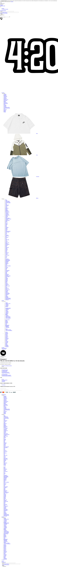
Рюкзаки (6, 306)
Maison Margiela (7, 260)
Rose (6, 282)
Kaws (6, 251)
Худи (4, 108)
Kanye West (7, 252)
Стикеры (5, 555)
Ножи (6, 343)
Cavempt (6, 216)
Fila (5, 234)
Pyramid (5, 495)
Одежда (3, 92)
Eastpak (5, 443)
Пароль (1, 12)
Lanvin (6, 254)
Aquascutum (5, 420)
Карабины (5, 558)
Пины (6, 340)
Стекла (5, 544)
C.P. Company (7, 212)
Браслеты (6, 336)
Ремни (6, 320)
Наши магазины (4, 348)
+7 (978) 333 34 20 (5, 391)
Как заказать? (4, 394)
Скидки (3, 347)
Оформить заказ (2, 5)
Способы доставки (4, 370)
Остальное (6, 346)
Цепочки (6, 333)
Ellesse (5, 444)
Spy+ (6, 286)
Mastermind (7, 261)
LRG (6, 257)
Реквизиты (3, 380)
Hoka (6, 245)
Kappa (6, 250)
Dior (6, 225)
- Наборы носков (7, 316)
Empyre (6, 229)
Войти (1, 10)
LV (4, 474)
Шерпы (5, 110)
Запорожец (7, 299)
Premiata (6, 278)
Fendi (6, 233)
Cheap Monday (6, 433)
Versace (6, 295)
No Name (6, 267)
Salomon (6, 283)
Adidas (6, 200)
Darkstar (5, 437)
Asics (6, 206)
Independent (7, 247)
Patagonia (5, 491)
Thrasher (6, 291)
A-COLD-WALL (6, 417)
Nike (6, 266)
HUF (6, 246)
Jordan (5, 463)
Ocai (6, 269)
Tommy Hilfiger (7, 293)
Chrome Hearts (7, 220)
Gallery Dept (7, 239)
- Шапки (6, 312)
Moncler (6, 262)
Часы (6, 324)
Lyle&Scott (5, 475)
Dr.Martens (6, 227)
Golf (6, 240)
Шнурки (6, 321)
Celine (6, 217)
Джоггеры (5, 399)
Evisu (6, 230)
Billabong (6, 210)
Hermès (6, 243)
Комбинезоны (6, 103)
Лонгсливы (5, 100)
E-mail (1, 11)
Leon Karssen (5, 471)
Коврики (6, 332)
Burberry (5, 427)
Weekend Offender (8, 298)
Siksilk (5, 502)
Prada (6, 277)
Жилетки (5, 98)
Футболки (5, 109)
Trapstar (5, 508)
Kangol (6, 249)
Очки (6, 323)
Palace (6, 273)
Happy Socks (7, 242)
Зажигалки (7, 338)
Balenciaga (5, 423)
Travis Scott (7, 292)
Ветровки (5, 95)
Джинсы (5, 97)
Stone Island (7, 288)
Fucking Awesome (7, 231)
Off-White (6, 271)
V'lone (5, 511)
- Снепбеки (5, 527)
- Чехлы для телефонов (8, 330)
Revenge (6, 280)
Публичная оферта (4, 374)
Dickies (6, 224)
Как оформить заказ (5, 369)
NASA (6, 264)
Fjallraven (5, 450)
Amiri (6, 204)
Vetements (6, 296)
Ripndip (5, 498)
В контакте (3, 384)
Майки (5, 403)
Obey (4, 485)
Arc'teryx (6, 205)
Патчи (6, 339)
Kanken (5, 464)
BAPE (5, 424)
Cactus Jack (7, 214)
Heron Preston (7, 244)
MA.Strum (5, 478)
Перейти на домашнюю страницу (7, 365)
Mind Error (6, 263)
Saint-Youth (7, 284)
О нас (3, 379)
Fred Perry (6, 237)
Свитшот (5, 106)
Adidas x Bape (7, 201)
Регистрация (4, 10)
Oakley (5, 484)
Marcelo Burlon (7, 259)
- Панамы (6, 311)
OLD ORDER (7, 270)
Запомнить (4, 566)
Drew (6, 226)
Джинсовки (5, 96)
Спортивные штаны (7, 107)
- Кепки (6, 310)
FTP (4, 453)
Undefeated (7, 294)
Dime (4, 440)
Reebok (6, 279)
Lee (5, 255)
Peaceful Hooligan (7, 275)
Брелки (6, 337)
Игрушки (5, 552)
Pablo (6, 272)
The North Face (7, 289)
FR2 (6, 236)
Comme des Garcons (6, 434)
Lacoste (6, 253)
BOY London (7, 211)
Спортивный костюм (7, 409)
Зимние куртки (6, 99)
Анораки (5, 94)
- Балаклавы (5, 523)
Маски (6, 344)
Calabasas (6, 213)
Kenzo (5, 468)
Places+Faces (7, 276)
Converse (6, 219)
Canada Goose (6, 430)
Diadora (6, 223)
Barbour (6, 209)
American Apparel (7, 202)
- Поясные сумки (7, 303)
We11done (6, 297)
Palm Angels (7, 274)
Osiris (4, 488)
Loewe (6, 256)
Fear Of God (7, 235)
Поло (4, 104)
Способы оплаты (4, 371)
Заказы (3, 8)
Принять (12, 1)
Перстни (5, 548)
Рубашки (5, 406)
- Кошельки (7, 326)
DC (5, 222)
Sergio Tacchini (7, 285)
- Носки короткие (7, 318)
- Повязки (6, 313)
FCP (6, 232)
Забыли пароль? (4, 12)
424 (5, 199)
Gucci (4, 457)
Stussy (4, 505)
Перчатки (6, 322)
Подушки (6, 341)
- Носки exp (7, 315)
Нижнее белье (7, 319)
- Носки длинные (7, 317)
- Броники (6, 304)
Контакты (3, 381)
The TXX (6, 290)
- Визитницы (7, 327)
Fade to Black (5, 447)
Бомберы (5, 396)
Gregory (6, 241)
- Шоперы (6, 305)
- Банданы (6, 309)
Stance (6, 287)
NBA (4, 481)
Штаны (5, 413)
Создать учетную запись (3, 13)
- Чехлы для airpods (8, 329)
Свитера (5, 105)
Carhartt (6, 215)
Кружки (6, 342)
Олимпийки (5, 102)
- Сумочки (5, 520)
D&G (6, 221)
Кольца (6, 334)
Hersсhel (5, 460)
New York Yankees (8, 265)
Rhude (6, 281)
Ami (6, 203)
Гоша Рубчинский (6, 515)
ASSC (6, 207)
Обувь (3, 300)
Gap (4, 454)
